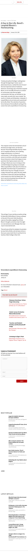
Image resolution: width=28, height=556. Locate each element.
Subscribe (19, 2)
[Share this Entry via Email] (2, 553)
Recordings (3, 20)
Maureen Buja (5, 32)
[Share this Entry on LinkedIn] (21, 553)
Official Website (5, 281)
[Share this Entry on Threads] (25, 553)
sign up (23, 285)
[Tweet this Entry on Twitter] (16, 553)
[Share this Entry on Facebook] (11, 553)
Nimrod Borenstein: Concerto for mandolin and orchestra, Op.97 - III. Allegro (18, 317)
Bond (6, 290)
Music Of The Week (12, 20)
